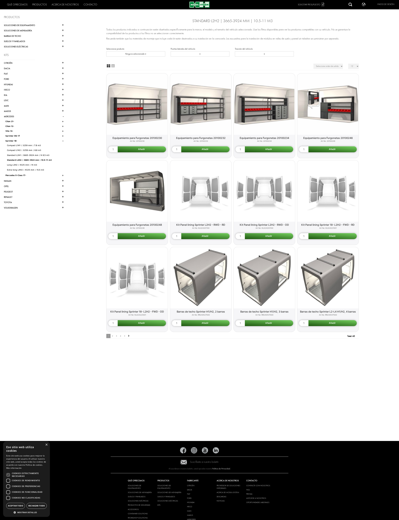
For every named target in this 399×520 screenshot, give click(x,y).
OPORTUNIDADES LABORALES (257, 502)
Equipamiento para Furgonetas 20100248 (137, 224)
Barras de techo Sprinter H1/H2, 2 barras (201, 311)
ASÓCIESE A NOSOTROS (256, 498)
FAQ (248, 490)
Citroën (190, 485)
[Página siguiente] (129, 336)
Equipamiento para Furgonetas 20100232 (201, 138)
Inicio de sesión (385, 4)
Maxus (190, 515)
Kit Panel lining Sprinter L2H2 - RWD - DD (264, 224)
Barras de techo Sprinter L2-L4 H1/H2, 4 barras (328, 311)
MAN (189, 511)
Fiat (188, 494)
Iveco (189, 507)
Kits (158, 505)
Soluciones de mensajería (140, 492)
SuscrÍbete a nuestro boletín (204, 462)
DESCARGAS (221, 497)
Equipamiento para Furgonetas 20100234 (264, 138)
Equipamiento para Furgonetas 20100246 (328, 138)
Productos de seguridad (139, 505)
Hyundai (191, 502)
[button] (26, 512)
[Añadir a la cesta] (142, 149)
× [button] (46, 445)
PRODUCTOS (39, 4)
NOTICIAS (221, 501)
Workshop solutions (138, 518)
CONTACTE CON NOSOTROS (258, 485)
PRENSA (249, 494)
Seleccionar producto (115, 49)
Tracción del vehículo (244, 49)
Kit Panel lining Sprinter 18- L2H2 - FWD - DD (137, 311)
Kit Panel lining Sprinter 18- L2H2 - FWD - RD (328, 224)
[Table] (113, 66)
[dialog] (26, 479)
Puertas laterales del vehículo (183, 49)
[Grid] (108, 66)
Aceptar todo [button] (15, 505)
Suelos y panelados (136, 497)
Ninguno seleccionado (135, 54)
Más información (14, 468)
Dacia (189, 490)
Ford (189, 498)
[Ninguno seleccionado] (200, 54)
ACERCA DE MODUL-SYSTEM (228, 492)
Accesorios (133, 509)
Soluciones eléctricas (138, 501)
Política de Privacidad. (221, 468)
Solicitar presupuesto (309, 4)
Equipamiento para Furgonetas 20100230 (137, 138)
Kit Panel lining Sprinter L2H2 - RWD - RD (200, 224)
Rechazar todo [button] (36, 505)
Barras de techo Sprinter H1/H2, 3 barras (264, 311)
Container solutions (138, 514)
